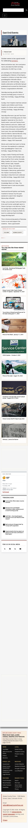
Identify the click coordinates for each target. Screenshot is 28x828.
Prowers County (19, 754)
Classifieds (5, 787)
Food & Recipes (7, 780)
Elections (5, 758)
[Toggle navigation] (4, 15)
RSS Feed (17, 783)
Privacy (17, 789)
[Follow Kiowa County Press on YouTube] (20, 549)
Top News (5, 749)
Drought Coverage (20, 768)
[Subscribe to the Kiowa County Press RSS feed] (15, 549)
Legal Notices (6, 774)
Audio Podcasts (7, 785)
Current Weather (19, 764)
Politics (5, 755)
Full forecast (6, 492)
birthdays (14, 61)
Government (6, 764)
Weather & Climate (20, 766)
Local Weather (19, 771)
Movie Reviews (7, 783)
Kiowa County (17, 232)
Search (16, 780)
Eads (16, 756)
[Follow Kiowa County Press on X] (5, 549)
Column (6, 232)
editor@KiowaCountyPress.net (13, 805)
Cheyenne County (19, 751)
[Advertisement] (14, 613)
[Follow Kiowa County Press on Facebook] (10, 549)
